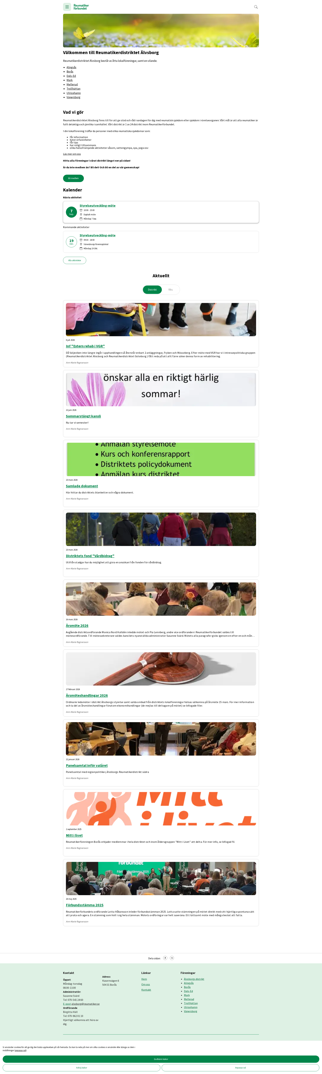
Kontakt (146, 989)
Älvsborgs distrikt (194, 979)
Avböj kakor (81, 1067)
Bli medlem (73, 178)
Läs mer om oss (72, 154)
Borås (70, 71)
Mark (70, 80)
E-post (67, 1003)
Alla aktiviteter (74, 260)
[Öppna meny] (67, 7)
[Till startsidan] (81, 7)
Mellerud (72, 84)
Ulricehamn (74, 93)
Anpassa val (240, 1067)
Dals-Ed (71, 76)
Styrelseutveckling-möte (98, 205)
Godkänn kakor (161, 1059)
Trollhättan (73, 88)
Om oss (145, 984)
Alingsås (71, 67)
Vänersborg (73, 97)
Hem (144, 979)
